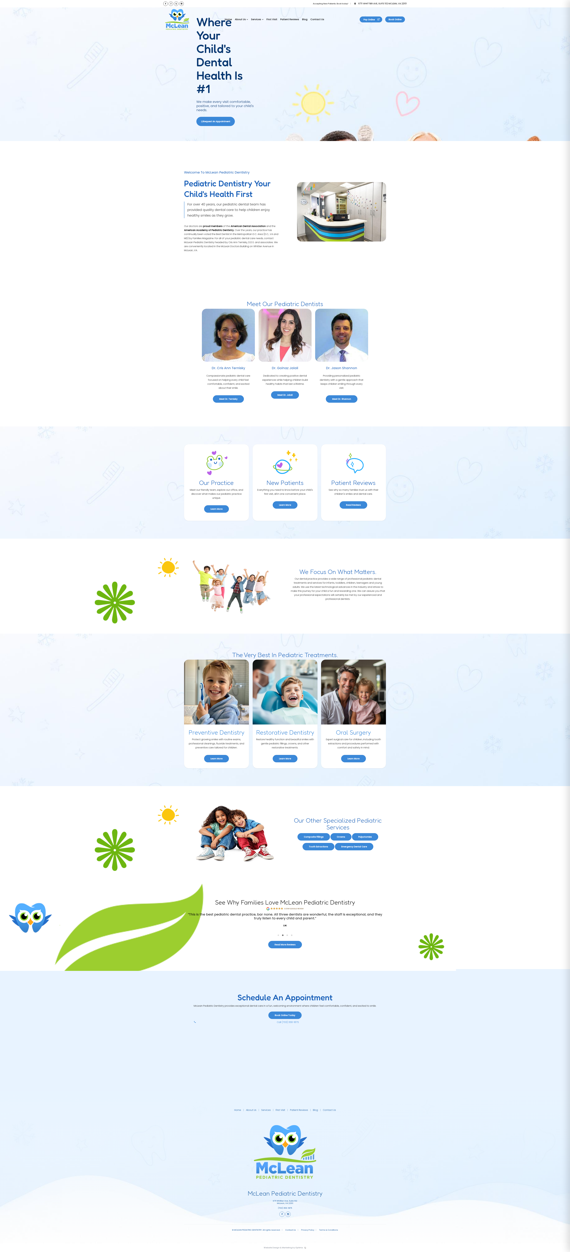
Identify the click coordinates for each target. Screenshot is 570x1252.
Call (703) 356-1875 (288, 1022)
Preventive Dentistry (216, 732)
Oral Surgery (353, 732)
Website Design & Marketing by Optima (283, 1247)
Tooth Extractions (318, 846)
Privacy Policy (307, 1230)
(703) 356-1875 (285, 1208)
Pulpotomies (365, 836)
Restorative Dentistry (285, 732)
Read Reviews (353, 504)
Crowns (341, 836)
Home (238, 1110)
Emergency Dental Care (354, 846)
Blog (315, 1110)
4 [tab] (291, 935)
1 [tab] (278, 935)
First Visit (280, 1110)
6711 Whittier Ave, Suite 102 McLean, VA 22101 (382, 3)
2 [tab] (283, 935)
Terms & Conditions (328, 1230)
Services (266, 1110)
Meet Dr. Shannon (341, 398)
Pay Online (369, 19)
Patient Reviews (299, 1110)
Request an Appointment (216, 121)
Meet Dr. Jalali (285, 394)
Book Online (395, 19)
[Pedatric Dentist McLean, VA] (177, 30)
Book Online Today (285, 1015)
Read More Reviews (285, 944)
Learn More (216, 508)
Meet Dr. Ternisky (228, 398)
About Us (251, 1110)
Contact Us (329, 1110)
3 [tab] (287, 935)
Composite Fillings (314, 836)
